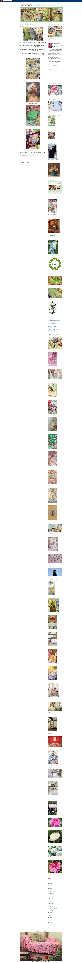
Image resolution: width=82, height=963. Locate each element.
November (52, 891)
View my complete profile (53, 65)
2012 (50, 914)
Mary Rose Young (51, 327)
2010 (50, 917)
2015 (50, 886)
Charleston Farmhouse (52, 322)
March (51, 905)
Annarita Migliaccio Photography (54, 320)
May (51, 901)
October (51, 893)
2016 (50, 885)
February (52, 906)
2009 (50, 919)
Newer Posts (22, 160)
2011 (50, 915)
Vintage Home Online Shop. (26, 43)
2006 (50, 924)
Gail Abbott (50, 324)
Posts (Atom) (27, 162)
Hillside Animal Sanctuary (52, 326)
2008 (50, 920)
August (51, 896)
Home (33, 160)
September (52, 895)
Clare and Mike (57, 43)
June (51, 900)
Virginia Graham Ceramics (52, 330)
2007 (50, 922)
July (51, 898)
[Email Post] (36, 155)
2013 (50, 912)
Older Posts (44, 160)
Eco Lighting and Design (52, 323)
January (51, 910)
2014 (50, 888)
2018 (50, 883)
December (52, 890)
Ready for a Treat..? (24, 26)
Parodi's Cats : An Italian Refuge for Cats (55, 329)
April (51, 903)
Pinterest (26, 153)
